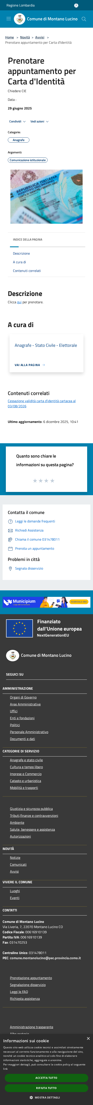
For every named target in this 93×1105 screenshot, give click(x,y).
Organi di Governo (23, 697)
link (5, 1069)
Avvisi (39, 37)
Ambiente (17, 822)
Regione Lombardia (20, 5)
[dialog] (46, 1069)
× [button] (88, 1038)
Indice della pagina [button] (27, 239)
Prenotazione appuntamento (31, 977)
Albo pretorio (19, 1033)
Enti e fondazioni (22, 718)
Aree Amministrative (25, 704)
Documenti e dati (22, 738)
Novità (25, 37)
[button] (46, 1097)
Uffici (14, 711)
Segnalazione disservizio (28, 984)
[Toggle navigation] (8, 18)
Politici (15, 725)
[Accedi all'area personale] (76, 5)
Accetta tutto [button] (46, 1078)
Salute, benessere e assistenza (32, 829)
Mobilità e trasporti (24, 787)
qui (19, 302)
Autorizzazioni (20, 836)
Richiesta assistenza (25, 998)
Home (9, 37)
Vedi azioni (37, 121)
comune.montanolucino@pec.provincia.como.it (45, 957)
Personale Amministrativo (29, 731)
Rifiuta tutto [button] (46, 1088)
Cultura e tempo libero (26, 766)
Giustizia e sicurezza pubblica (31, 808)
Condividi (15, 121)
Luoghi (15, 890)
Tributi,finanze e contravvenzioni (34, 815)
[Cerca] (84, 19)
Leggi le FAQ (19, 991)
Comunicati (18, 864)
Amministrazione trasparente (31, 1027)
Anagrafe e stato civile (26, 760)
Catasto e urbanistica (25, 780)
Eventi (14, 897)
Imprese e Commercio (26, 773)
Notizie (15, 857)
